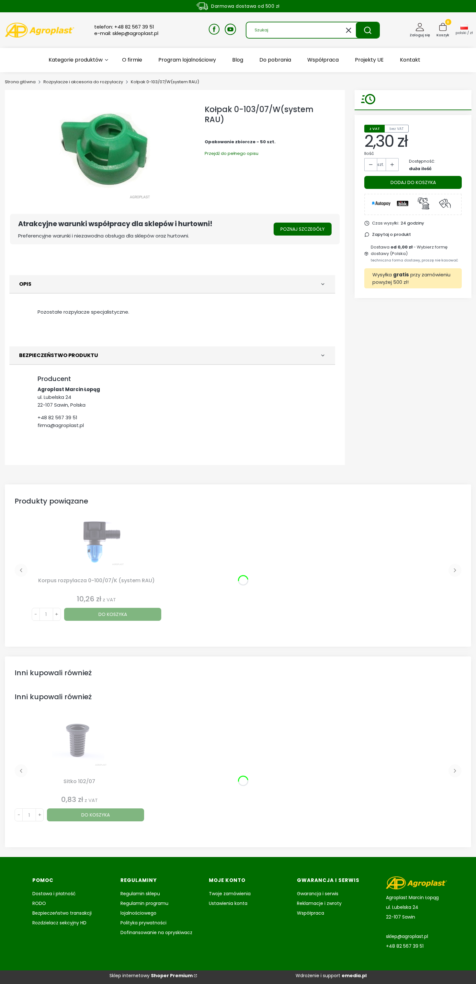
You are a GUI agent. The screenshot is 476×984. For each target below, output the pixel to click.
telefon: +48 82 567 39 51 (124, 27)
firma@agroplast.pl (61, 425)
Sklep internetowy (151, 975)
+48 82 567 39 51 (57, 417)
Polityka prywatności (143, 923)
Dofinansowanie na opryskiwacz (156, 932)
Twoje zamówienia (230, 893)
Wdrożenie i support (331, 975)
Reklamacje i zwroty (319, 903)
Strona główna (20, 82)
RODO (39, 903)
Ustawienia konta (228, 903)
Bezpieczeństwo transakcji (62, 913)
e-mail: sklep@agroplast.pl (126, 33)
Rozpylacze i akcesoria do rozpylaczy (83, 82)
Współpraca (310, 913)
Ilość (369, 153)
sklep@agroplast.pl (407, 936)
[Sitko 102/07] (79, 746)
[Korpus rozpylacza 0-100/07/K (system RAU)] (96, 545)
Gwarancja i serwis (317, 893)
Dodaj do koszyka (413, 182)
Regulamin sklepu (140, 893)
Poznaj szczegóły (302, 229)
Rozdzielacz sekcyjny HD (59, 923)
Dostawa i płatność (54, 893)
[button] (367, 30)
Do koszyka (112, 614)
